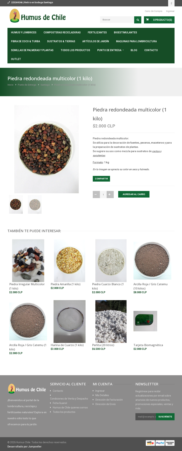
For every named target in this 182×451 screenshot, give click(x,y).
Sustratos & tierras (61, 41)
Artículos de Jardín (95, 41)
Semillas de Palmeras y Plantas (32, 50)
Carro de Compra (153, 11)
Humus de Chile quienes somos (70, 407)
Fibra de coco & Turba (25, 41)
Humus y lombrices (23, 32)
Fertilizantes (97, 32)
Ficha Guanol (60, 403)
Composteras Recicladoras (62, 32)
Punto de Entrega (109, 50)
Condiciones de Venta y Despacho (69, 398)
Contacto (151, 50)
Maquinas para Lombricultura (136, 41)
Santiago (45, 84)
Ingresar (170, 11)
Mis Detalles (102, 395)
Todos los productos (75, 50)
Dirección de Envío (105, 404)
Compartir (101, 178)
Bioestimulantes (125, 32)
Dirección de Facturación (109, 399)
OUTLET (16, 59)
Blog (134, 50)
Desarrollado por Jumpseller (24, 446)
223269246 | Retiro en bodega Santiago (32, 2)
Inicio (10, 84)
